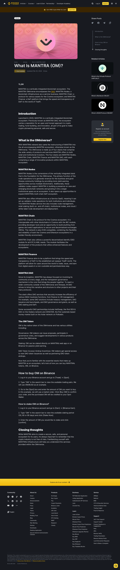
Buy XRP (74, 539)
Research (54, 523)
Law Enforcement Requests (101, 541)
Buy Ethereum (76, 544)
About (31, 496)
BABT (52, 520)
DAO (53, 91)
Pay (52, 500)
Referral (96, 498)
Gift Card (53, 510)
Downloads (33, 528)
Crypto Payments (56, 503)
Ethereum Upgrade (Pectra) (80, 531)
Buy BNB (75, 536)
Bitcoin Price (76, 519)
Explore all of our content (58, 482)
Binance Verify (98, 533)
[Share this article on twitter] (92, 23)
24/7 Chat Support (99, 519)
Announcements (34, 500)
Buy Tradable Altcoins (78, 546)
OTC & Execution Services (101, 503)
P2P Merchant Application (79, 496)
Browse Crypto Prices (78, 517)
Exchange (54, 496)
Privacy (32, 513)
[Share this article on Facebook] (98, 23)
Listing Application (77, 498)
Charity (53, 525)
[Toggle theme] (116, 3)
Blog (31, 518)
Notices (32, 525)
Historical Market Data (100, 505)
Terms (32, 510)
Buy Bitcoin (75, 534)
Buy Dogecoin (76, 541)
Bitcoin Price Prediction (79, 527)
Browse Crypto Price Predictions (81, 524)
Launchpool (54, 513)
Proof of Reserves (99, 510)
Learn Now (72, 9)
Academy (54, 508)
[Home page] (13, 3)
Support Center (98, 522)
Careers (32, 498)
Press (31, 505)
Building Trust (34, 515)
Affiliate (96, 496)
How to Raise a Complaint (101, 543)
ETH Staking (54, 518)
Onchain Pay (76, 505)
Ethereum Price (76, 522)
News (31, 503)
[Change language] (112, 3)
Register (105, 3)
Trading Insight (98, 508)
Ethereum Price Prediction (79, 529)
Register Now (102, 139)
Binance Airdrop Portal (100, 538)
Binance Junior (55, 505)
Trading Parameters (99, 536)
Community (33, 520)
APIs (95, 531)
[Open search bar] (92, 3)
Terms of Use (20, 560)
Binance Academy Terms (39, 560)
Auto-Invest (54, 515)
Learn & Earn (76, 514)
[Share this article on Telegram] (104, 23)
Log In (98, 3)
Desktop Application (36, 530)
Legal (31, 508)
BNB (95, 500)
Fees (95, 528)
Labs (73, 503)
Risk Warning (33, 523)
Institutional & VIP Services (80, 500)
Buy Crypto (54, 498)
